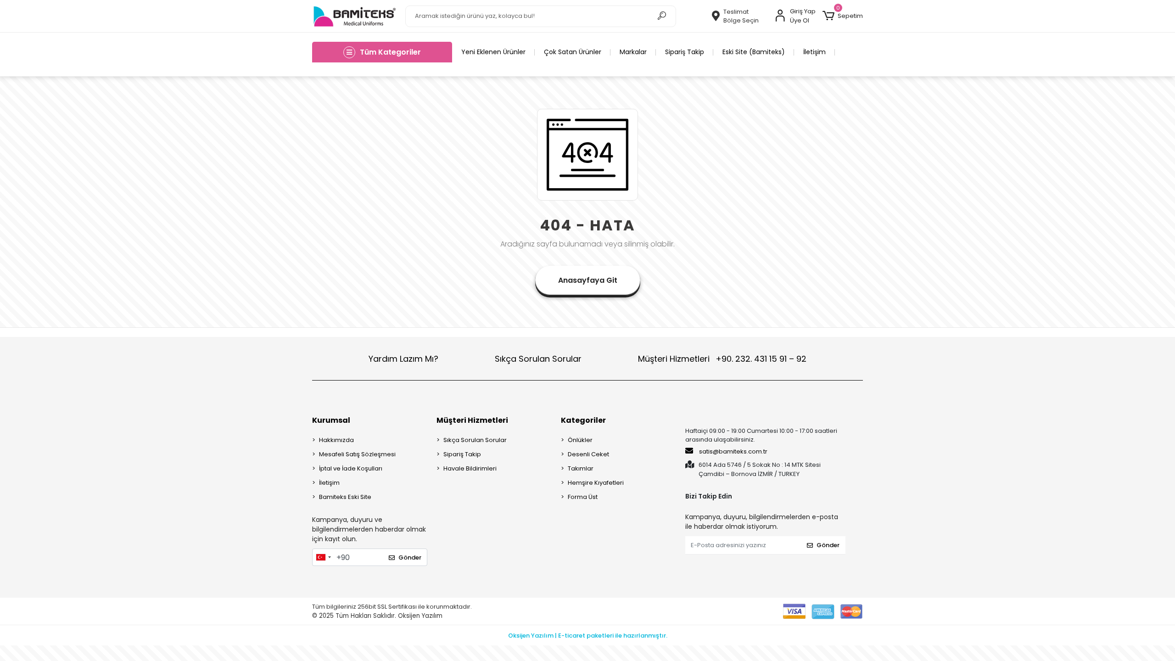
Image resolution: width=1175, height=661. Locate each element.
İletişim (814, 51)
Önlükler (580, 440)
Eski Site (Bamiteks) (753, 51)
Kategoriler (583, 420)
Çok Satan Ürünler (572, 51)
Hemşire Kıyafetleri (596, 482)
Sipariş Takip (684, 51)
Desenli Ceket (588, 454)
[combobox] (323, 557)
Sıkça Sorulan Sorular (538, 358)
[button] (842, 16)
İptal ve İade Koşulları (350, 468)
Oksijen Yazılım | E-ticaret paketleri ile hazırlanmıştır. (587, 635)
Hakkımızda (336, 440)
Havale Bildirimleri (470, 468)
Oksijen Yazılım (420, 615)
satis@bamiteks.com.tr (732, 451)
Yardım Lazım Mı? (403, 358)
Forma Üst (583, 497)
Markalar (633, 51)
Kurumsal (331, 420)
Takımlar (580, 468)
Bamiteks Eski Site (345, 497)
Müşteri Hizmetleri (722, 358)
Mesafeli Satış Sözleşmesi (357, 454)
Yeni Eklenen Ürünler (493, 51)
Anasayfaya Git (587, 280)
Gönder (409, 557)
